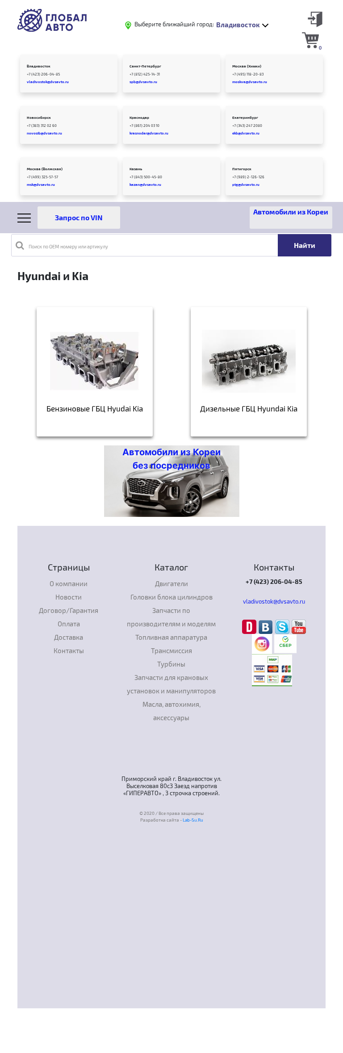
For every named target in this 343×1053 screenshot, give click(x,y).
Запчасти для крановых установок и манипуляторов (171, 684)
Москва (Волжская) (45, 169)
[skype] (283, 625)
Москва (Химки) (246, 66)
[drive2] (250, 625)
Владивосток (38, 66)
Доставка (68, 637)
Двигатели (171, 583)
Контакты (69, 650)
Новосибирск (39, 117)
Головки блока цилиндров (171, 597)
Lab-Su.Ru (193, 819)
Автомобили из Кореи (290, 211)
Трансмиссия (171, 650)
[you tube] (299, 625)
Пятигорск (241, 169)
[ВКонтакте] (267, 625)
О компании (69, 583)
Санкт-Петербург (145, 66)
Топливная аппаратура (171, 637)
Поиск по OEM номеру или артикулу (68, 246)
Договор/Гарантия (68, 610)
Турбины (171, 664)
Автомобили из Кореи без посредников (171, 459)
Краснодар (139, 117)
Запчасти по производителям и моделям (171, 617)
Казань (136, 169)
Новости (68, 597)
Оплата (69, 624)
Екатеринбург (245, 117)
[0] (310, 40)
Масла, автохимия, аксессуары (171, 711)
